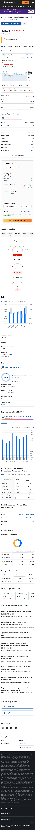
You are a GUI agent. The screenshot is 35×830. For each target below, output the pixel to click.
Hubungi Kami (5, 743)
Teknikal (24, 46)
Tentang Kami (5, 737)
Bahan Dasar (30, 518)
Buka (18, 498)
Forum (31, 46)
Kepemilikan (16, 50)
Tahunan (4, 422)
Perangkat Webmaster (25, 747)
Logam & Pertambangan (26, 514)
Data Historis (24, 50)
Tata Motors (20, 593)
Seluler (21, 740)
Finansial (17, 46)
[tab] (10, 234)
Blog (20, 737)
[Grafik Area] (5, 55)
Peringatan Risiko (5, 819)
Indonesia (23, 6)
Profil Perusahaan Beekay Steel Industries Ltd (14, 506)
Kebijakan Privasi (5, 813)
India (32, 524)
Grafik (10, 46)
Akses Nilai (29, 96)
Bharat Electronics (7, 593)
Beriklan (3, 740)
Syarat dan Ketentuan (6, 808)
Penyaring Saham (13, 6)
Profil (10, 50)
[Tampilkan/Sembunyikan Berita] (11, 55)
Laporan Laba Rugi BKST (11, 412)
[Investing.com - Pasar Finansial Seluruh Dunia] (10, 2)
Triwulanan (12, 422)
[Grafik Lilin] (3, 55)
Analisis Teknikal (8, 229)
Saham (4, 6)
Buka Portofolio (23, 743)
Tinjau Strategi (10, 41)
